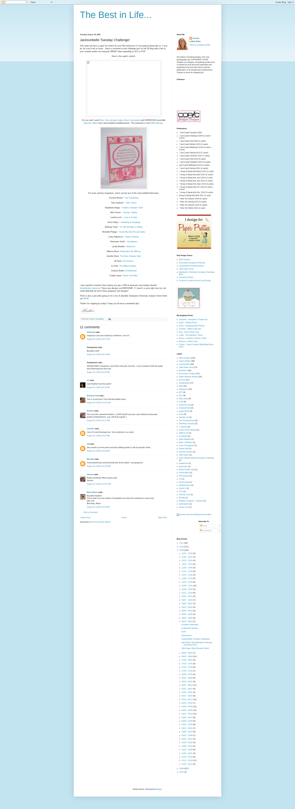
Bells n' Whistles (186, 442)
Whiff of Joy (184, 433)
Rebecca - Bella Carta (188, 341)
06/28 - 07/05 (187, 674)
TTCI (181, 491)
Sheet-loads (184, 482)
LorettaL (90, 429)
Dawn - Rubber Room (188, 322)
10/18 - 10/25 (187, 589)
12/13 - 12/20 (187, 560)
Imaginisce (183, 463)
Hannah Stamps (186, 452)
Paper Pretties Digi (187, 470)
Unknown (91, 332)
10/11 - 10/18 (187, 593)
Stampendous (185, 485)
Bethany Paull (93, 396)
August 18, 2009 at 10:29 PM (99, 466)
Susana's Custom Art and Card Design (195, 280)
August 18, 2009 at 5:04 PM (98, 451)
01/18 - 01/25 (187, 757)
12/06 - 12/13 (187, 564)
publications (184, 504)
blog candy (183, 399)
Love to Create (130, 217)
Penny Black (184, 473)
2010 (181, 547)
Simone (90, 474)
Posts (204, 526)
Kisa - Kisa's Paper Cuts (189, 332)
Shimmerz (183, 370)
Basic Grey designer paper (111, 120)
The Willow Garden (127, 266)
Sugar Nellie (184, 411)
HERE (86, 298)
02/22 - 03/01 (187, 739)
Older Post (162, 517)
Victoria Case (184, 494)
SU (180, 479)
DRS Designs (157, 123)
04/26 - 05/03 (187, 707)
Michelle (90, 459)
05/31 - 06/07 (187, 689)
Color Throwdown (186, 445)
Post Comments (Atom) (100, 522)
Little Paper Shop (186, 269)
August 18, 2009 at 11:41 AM (99, 403)
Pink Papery (184, 476)
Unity (181, 402)
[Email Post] (109, 319)
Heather (196, 38)
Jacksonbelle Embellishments (191, 266)
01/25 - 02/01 (187, 753)
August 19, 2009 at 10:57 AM (99, 484)
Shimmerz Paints (186, 277)
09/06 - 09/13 (187, 611)
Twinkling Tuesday (187, 424)
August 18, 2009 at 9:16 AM (98, 387)
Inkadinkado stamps (89, 288)
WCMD (182, 498)
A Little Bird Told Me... (190, 628)
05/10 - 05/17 (187, 699)
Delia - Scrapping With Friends (192, 326)
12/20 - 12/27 (187, 557)
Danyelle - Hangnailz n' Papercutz (193, 319)
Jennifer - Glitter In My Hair (190, 329)
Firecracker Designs (187, 374)
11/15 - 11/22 (187, 575)
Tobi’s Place (131, 203)
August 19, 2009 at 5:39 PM (98, 507)
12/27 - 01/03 (187, 553)
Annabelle (183, 436)
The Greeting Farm (187, 420)
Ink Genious (128, 261)
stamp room (184, 507)
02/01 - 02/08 (187, 750)
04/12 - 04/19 (187, 714)
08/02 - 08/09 (187, 656)
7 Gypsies (183, 427)
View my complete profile (199, 45)
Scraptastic (132, 241)
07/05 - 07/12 (187, 671)
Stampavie (183, 389)
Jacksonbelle (184, 364)
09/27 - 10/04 (187, 600)
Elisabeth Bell (185, 408)
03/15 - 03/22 (187, 728)
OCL (181, 395)
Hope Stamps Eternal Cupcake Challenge (196, 458)
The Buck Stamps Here (130, 256)
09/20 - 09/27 (187, 603)
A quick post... (187, 635)
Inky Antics (183, 466)
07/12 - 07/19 (187, 667)
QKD (181, 386)
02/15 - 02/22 (187, 742)
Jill (88, 444)
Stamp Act (130, 246)
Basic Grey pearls (132, 120)
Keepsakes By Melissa (130, 251)
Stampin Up (184, 417)
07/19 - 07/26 (187, 664)
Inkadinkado (184, 383)
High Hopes (184, 455)
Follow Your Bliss (130, 275)
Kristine (90, 411)
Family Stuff (184, 449)
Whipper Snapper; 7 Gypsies (191, 501)
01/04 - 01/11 (187, 764)
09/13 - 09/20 (187, 607)
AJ (88, 380)
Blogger (158, 789)
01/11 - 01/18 (187, 760)
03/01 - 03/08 (187, 735)
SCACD (182, 380)
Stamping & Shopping (130, 222)
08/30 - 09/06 (187, 614)
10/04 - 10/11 (187, 596)
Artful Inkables (185, 439)
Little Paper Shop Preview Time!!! (195, 648)
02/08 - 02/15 (187, 746)
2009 (181, 550)
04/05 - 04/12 (187, 717)
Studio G (182, 488)
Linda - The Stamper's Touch (191, 335)
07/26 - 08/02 (187, 660)
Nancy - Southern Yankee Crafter (192, 338)
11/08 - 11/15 (187, 578)
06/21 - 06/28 (187, 678)
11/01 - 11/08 (187, 582)
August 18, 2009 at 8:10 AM (98, 354)
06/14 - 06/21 (187, 682)
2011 (181, 543)
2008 (181, 768)
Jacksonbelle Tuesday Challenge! (195, 639)
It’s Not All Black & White (131, 227)
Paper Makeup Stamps (188, 377)
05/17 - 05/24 (187, 696)
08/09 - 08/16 (187, 653)
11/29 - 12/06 (187, 568)
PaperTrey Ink (185, 405)
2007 (181, 772)
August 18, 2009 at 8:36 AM (98, 372)
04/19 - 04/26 (187, 710)
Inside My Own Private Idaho (132, 232)
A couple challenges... (190, 624)
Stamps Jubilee (130, 212)
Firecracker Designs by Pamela (192, 263)
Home (124, 517)
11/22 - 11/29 (187, 571)
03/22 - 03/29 (187, 724)
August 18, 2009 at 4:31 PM (98, 436)
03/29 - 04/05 (187, 721)
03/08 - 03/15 (187, 732)
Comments (206, 531)
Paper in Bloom (132, 237)
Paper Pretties (185, 361)
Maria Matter (92, 492)
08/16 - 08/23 (187, 621)
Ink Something (131, 198)
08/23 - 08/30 (187, 618)
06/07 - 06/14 (187, 685)
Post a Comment (91, 512)
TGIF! (183, 632)
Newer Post (85, 517)
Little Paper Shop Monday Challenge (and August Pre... (196, 643)
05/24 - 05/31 (187, 692)
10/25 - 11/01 (187, 586)
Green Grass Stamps (187, 430)
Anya (181, 414)
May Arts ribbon (91, 123)
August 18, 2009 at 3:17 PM (98, 420)
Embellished (131, 271)
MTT (181, 392)
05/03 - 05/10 (187, 703)
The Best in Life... (116, 15)
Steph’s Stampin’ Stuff (132, 208)
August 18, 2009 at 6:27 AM (98, 339)
